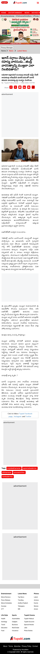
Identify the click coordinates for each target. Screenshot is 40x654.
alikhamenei (7, 472)
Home (3, 13)
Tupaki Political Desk (11, 83)
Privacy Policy (26, 646)
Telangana (21, 606)
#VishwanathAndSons (24, 16)
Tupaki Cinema (29, 615)
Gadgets (14, 621)
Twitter (28, 416)
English (4, 2)
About (5, 646)
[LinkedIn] (24, 87)
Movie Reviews (6, 597)
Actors (36, 609)
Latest (36, 597)
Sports (14, 615)
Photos (36, 593)
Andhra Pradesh (23, 603)
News (27, 13)
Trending (20, 600)
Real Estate (15, 627)
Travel (3, 624)
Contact (35, 646)
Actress (36, 600)
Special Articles (29, 624)
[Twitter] (15, 87)
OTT (2, 609)
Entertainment (15, 13)
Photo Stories (28, 630)
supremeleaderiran (30, 468)
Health (3, 618)
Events (36, 603)
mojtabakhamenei (14, 468)
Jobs (25, 627)
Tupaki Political (29, 618)
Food (2, 630)
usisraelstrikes (19, 472)
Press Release (5, 600)
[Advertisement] (20, 116)
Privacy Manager (7, 47)
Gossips (3, 606)
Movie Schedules (6, 603)
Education (4, 627)
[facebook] (11, 87)
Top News (21, 597)
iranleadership (7, 477)
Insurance (15, 630)
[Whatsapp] (20, 87)
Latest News (22, 593)
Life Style (4, 615)
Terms (10, 646)
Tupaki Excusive (29, 621)
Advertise (17, 646)
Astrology (4, 621)
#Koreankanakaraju (7, 16)
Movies (36, 606)
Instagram (18, 416)
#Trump (36, 16)
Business (15, 624)
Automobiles (16, 618)
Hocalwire (25, 649)
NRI (19, 609)
